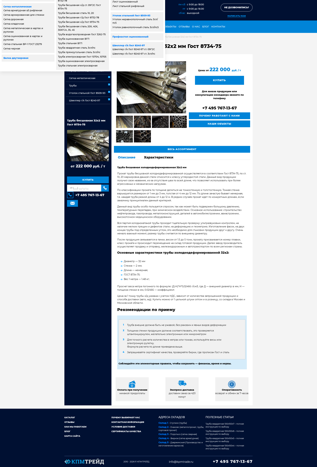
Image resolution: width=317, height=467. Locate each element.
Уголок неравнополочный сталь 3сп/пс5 (135, 21)
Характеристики (158, 157)
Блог (205, 26)
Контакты (218, 26)
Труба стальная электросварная (78, 65)
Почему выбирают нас (125, 417)
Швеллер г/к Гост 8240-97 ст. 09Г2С (133, 49)
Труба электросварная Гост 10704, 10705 (82, 56)
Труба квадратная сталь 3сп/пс (76, 47)
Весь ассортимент (182, 149)
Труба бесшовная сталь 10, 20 (76, 13)
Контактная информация (127, 422)
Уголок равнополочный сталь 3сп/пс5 (135, 27)
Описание (126, 157)
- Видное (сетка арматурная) (178, 438)
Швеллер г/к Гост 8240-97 (128, 45)
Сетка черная (11, 48)
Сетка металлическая (17, 6)
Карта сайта (72, 436)
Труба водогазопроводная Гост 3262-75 (82, 34)
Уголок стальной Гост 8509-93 (131, 15)
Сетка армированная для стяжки (23, 14)
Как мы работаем (75, 427)
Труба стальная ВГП (70, 43)
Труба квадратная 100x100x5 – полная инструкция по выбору (225, 440)
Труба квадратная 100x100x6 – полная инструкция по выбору (225, 432)
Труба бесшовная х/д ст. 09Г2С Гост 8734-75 (79, 7)
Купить (88, 179)
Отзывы (184, 26)
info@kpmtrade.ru (181, 461)
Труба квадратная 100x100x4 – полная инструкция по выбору (225, 447)
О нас (196, 26)
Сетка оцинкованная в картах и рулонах (22, 38)
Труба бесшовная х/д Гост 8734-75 (78, 21)
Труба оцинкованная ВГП (73, 38)
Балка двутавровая (15, 58)
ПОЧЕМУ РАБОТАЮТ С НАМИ (219, 115)
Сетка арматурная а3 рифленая (22, 10)
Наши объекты (165, 26)
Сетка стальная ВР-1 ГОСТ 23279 (22, 44)
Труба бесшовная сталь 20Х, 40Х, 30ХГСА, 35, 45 (78, 28)
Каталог (69, 417)
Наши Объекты (219, 123)
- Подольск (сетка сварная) (177, 434)
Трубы (73, 85)
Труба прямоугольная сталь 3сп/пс (79, 52)
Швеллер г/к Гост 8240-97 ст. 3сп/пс (133, 53)
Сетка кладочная (13, 23)
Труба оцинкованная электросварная (81, 61)
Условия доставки (123, 427)
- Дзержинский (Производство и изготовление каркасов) (180, 444)
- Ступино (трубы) (172, 422)
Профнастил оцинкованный (130, 36)
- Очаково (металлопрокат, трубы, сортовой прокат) (181, 428)
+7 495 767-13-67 (89, 195)
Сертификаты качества (126, 431)
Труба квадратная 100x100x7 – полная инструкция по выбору (225, 425)
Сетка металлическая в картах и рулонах (23, 30)
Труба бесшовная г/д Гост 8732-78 (78, 17)
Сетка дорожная (13, 19)
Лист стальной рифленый (128, 6)
